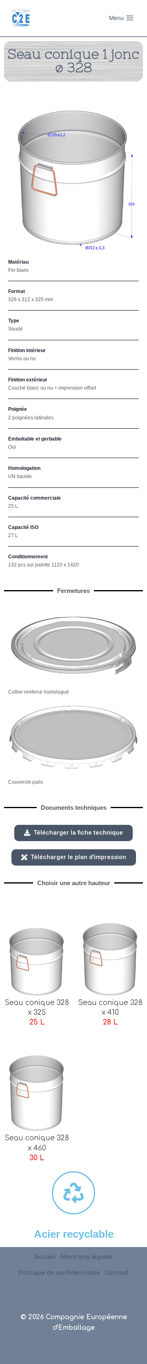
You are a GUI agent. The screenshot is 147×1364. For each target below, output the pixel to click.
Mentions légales (86, 1257)
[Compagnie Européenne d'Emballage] (20, 17)
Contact (117, 1273)
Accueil (45, 1257)
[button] (73, 833)
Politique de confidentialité (59, 1273)
